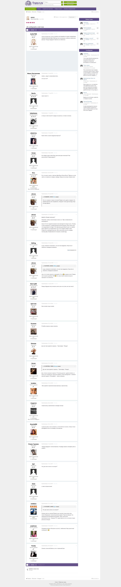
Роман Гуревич (33, 444)
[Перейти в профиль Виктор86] (33, 292)
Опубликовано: (47, 33)
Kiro (33, 173)
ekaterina (33, 133)
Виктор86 (33, 284)
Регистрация (70, 4)
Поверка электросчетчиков (89, 33)
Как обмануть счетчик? (88, 38)
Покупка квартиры (87, 27)
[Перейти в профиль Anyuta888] (33, 432)
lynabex (33, 383)
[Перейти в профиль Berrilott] (81, 102)
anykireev (33, 526)
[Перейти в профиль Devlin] (33, 101)
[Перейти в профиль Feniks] (33, 554)
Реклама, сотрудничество (69, 8)
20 (34, 517)
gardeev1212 (88, 29)
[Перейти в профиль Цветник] (33, 311)
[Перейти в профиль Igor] (33, 472)
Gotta (87, 81)
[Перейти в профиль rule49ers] (81, 23)
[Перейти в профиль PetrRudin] (81, 34)
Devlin (33, 93)
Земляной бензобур (87, 101)
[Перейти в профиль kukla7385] (28, 18)
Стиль (56, 582)
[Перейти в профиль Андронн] (33, 411)
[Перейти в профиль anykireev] (33, 534)
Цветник (33, 304)
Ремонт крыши (86, 65)
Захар (34, 153)
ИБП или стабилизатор (88, 43)
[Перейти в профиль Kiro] (33, 181)
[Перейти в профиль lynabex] (33, 391)
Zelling (33, 243)
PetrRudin (87, 34)
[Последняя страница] (36, 30)
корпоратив (85, 22)
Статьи (39, 8)
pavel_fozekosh (89, 66)
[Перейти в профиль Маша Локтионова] (33, 81)
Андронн (34, 403)
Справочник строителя (48, 8)
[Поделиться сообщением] (76, 33)
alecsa (33, 194)
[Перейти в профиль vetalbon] (33, 511)
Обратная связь (62, 582)
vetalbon (33, 504)
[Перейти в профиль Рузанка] (33, 331)
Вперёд (32, 29)
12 (34, 186)
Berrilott (88, 103)
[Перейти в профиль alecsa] (33, 202)
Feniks (33, 546)
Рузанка (33, 323)
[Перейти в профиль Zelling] (33, 251)
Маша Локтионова (33, 73)
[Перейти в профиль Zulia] (33, 492)
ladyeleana (33, 113)
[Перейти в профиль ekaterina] (33, 141)
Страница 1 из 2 (41, 29)
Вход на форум (70, 2)
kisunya (33, 343)
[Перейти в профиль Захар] (33, 161)
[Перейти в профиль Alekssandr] (81, 93)
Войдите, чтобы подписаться (61, 17)
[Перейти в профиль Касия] (33, 371)
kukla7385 (36, 19)
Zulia (33, 484)
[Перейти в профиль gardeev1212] (81, 28)
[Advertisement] (51, 61)
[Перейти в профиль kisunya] (33, 351)
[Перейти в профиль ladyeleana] (33, 121)
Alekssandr (88, 94)
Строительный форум (30, 8)
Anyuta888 (33, 424)
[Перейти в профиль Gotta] (81, 79)
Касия (34, 363)
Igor (33, 464)
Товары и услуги (58, 8)
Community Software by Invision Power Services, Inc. (60, 585)
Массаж (85, 92)
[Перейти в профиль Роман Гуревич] (33, 452)
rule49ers (87, 23)
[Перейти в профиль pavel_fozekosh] (81, 66)
